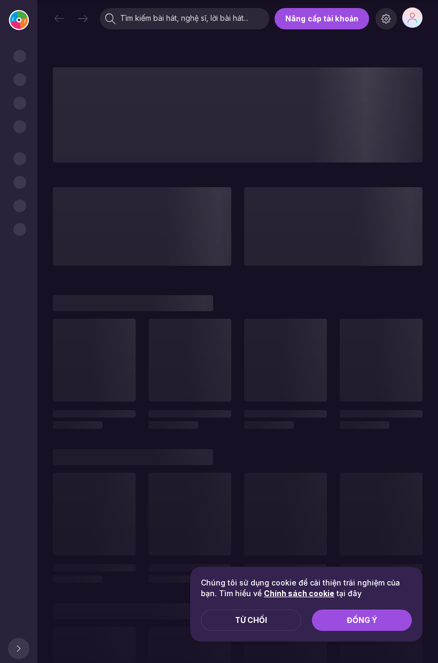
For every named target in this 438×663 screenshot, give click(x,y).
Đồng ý (362, 620)
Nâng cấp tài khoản (321, 18)
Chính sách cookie (299, 593)
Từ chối (251, 620)
